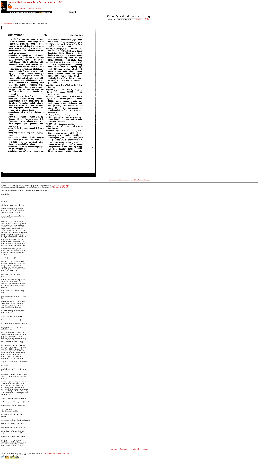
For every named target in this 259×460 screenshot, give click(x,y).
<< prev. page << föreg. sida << (119, 180)
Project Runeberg (13, 12)
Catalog (22, 12)
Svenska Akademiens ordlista (22, 2)
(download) (49, 453)
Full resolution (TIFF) (8, 23)
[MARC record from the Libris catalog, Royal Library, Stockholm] (10, 7)
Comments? (47, 12)
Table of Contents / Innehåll (16, 8)
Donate (40, 12)
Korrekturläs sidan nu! (60, 187)
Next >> (38, 8)
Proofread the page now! (61, 185)
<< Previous (30, 8)
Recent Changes (31, 12)
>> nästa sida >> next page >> (140, 180)
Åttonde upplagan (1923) (51, 2)
